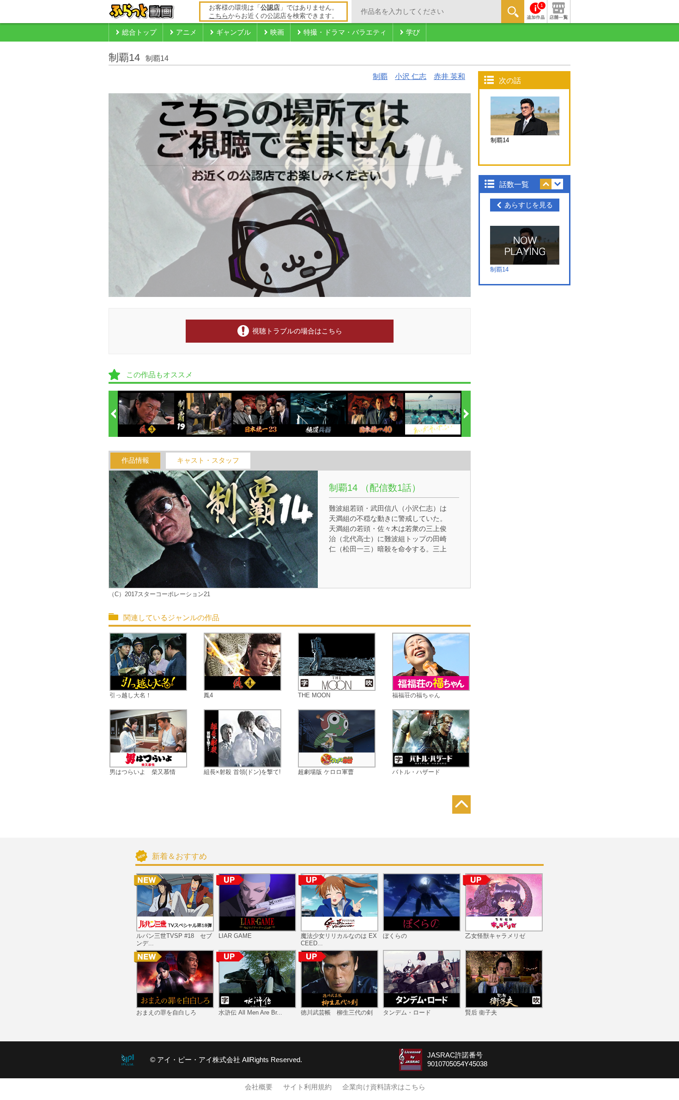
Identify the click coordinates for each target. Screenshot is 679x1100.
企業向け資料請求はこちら (383, 1087)
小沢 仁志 (410, 76)
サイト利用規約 (307, 1087)
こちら (218, 15)
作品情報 (135, 460)
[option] (147, 414)
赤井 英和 (449, 76)
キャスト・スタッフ (208, 460)
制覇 (380, 76)
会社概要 (259, 1087)
